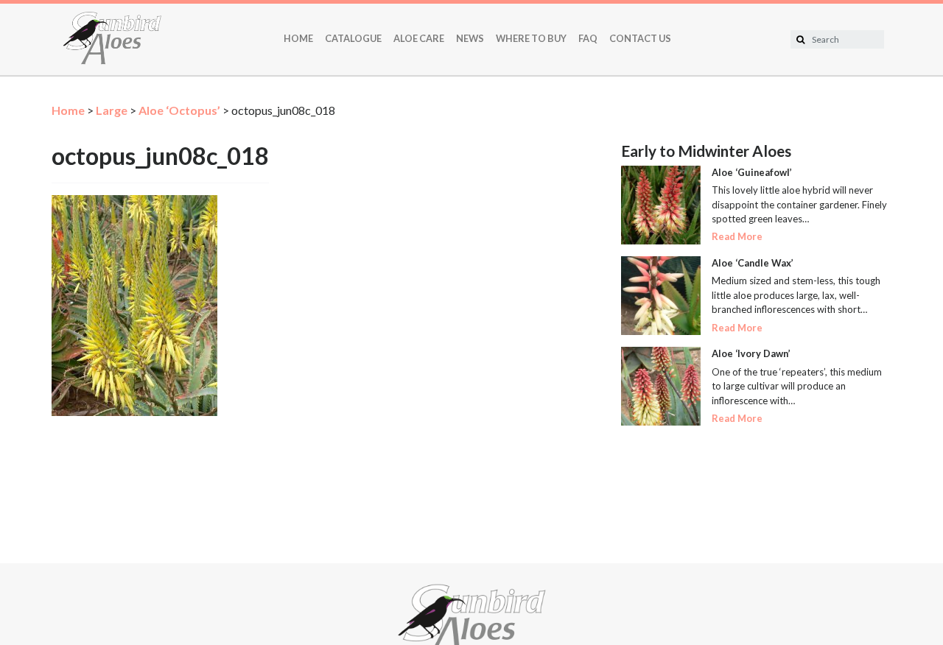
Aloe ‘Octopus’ (179, 110)
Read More (737, 236)
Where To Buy (531, 38)
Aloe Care (418, 38)
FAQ (587, 38)
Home (298, 38)
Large (111, 110)
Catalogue (353, 38)
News (470, 38)
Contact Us (640, 38)
